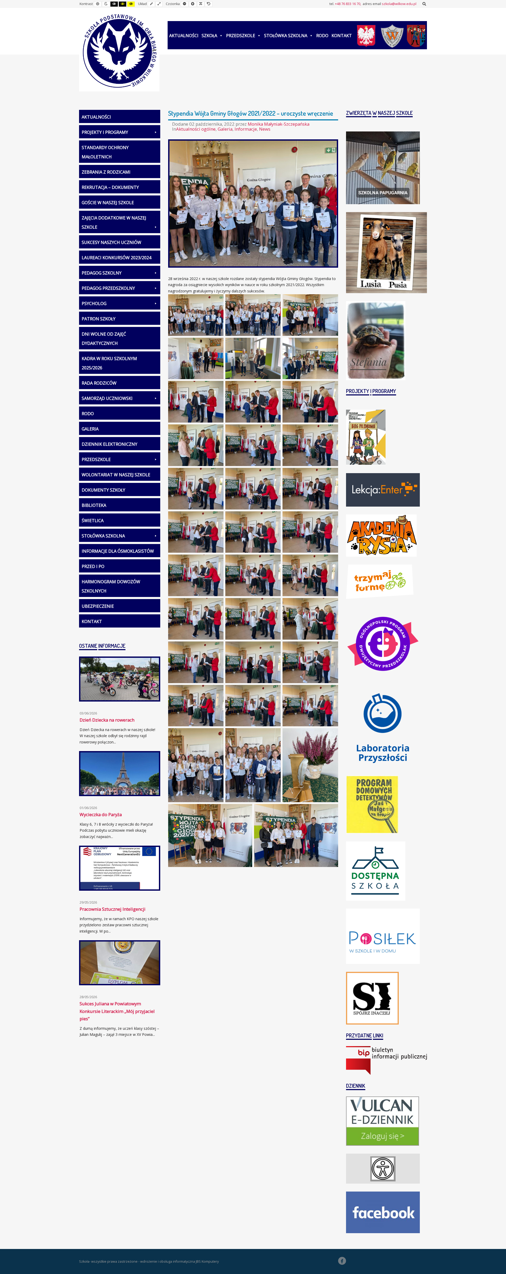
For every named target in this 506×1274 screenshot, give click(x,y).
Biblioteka (94, 505)
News (264, 129)
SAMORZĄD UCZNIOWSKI (107, 398)
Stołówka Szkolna (285, 35)
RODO (322, 35)
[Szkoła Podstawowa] (119, 51)
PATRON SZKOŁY (98, 319)
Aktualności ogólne (196, 129)
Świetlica (93, 520)
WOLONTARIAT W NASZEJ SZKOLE (116, 475)
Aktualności (183, 35)
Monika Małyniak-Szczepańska (278, 124)
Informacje (246, 129)
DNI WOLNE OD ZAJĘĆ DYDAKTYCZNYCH (104, 338)
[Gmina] (416, 35)
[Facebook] (342, 1261)
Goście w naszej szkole (108, 202)
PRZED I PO (93, 566)
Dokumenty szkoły (103, 490)
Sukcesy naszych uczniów (111, 242)
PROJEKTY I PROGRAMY (105, 132)
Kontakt (342, 35)
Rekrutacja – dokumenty (110, 187)
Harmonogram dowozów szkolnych (111, 586)
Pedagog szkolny (101, 273)
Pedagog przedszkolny (108, 288)
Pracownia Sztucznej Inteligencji (112, 909)
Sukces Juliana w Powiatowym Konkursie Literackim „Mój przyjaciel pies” (117, 1011)
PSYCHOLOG (94, 303)
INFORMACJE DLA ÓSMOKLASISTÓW (118, 551)
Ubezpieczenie (98, 606)
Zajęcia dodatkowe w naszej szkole (114, 222)
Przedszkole (240, 35)
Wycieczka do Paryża (101, 814)
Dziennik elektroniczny (109, 444)
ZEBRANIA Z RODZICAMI (106, 172)
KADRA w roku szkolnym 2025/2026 (109, 363)
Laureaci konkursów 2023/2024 (116, 258)
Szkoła (209, 35)
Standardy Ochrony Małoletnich (105, 152)
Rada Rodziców (99, 383)
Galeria (225, 129)
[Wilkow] (392, 35)
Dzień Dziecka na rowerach (107, 720)
